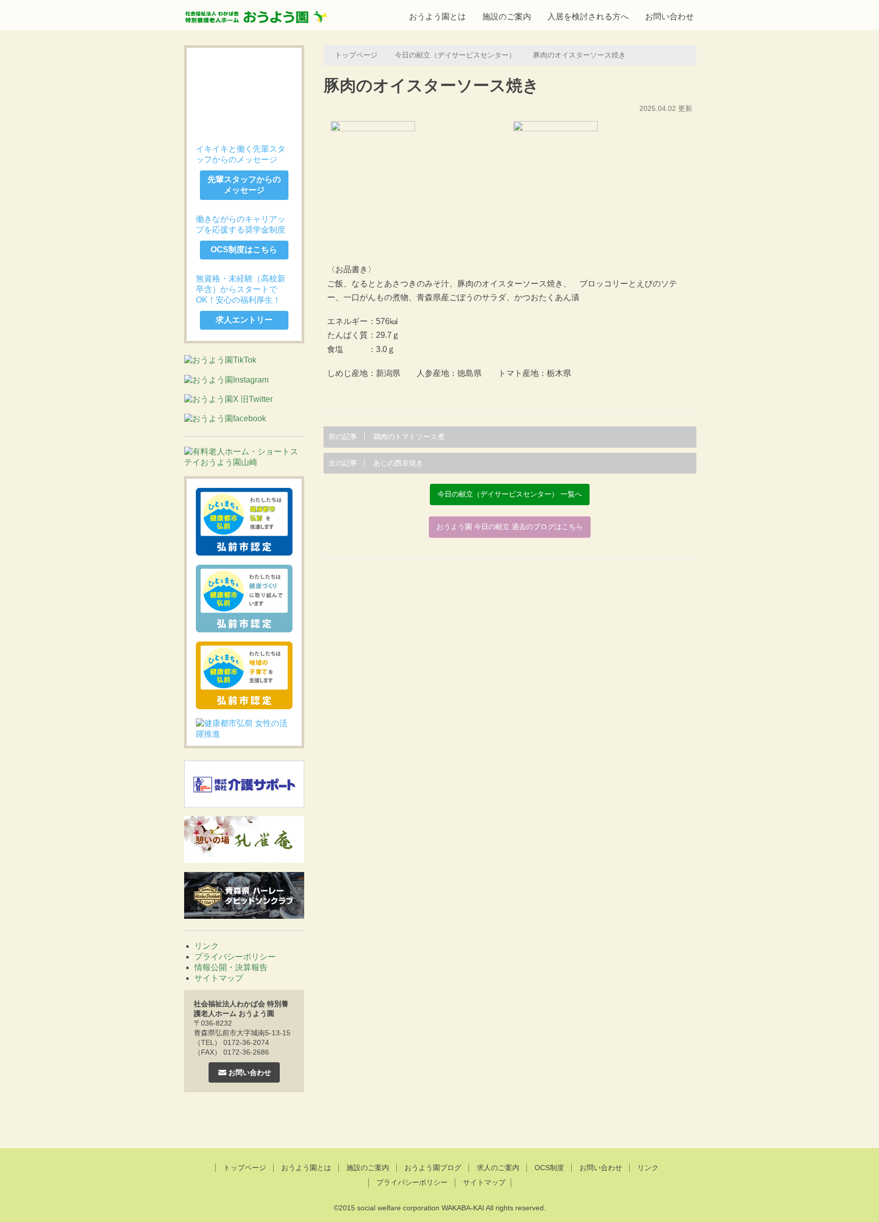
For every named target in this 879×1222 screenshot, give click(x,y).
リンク (206, 946)
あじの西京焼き (376, 463)
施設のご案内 (506, 16)
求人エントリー (244, 319)
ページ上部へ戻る (440, 1122)
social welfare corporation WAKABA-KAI (420, 1208)
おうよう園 (256, 14)
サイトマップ (218, 978)
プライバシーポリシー (235, 956)
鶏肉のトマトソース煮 (387, 437)
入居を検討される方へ (588, 16)
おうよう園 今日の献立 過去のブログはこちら (509, 527)
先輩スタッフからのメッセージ (244, 184)
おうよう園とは (437, 16)
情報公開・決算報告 (231, 967)
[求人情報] (244, 91)
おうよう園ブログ (432, 1167)
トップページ (356, 55)
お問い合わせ (669, 16)
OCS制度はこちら (244, 249)
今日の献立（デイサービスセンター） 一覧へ (509, 494)
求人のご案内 (498, 1167)
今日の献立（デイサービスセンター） (455, 55)
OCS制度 (549, 1167)
